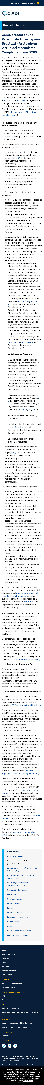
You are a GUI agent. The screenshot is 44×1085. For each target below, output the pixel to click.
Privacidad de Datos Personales (28, 1065)
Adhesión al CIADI (9, 987)
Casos (4, 963)
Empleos (5, 996)
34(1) (35, 409)
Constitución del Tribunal (17, 890)
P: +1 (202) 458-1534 (4, 1046)
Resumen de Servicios (10, 1008)
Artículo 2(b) (14, 342)
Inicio (4, 951)
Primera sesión (13, 894)
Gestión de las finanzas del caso (14, 1027)
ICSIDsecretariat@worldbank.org (26, 659)
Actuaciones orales (14, 912)
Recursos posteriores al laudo (19, 931)
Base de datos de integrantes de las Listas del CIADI (20, 1013)
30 (29, 409)
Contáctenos (7, 975)
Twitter (15, 1046)
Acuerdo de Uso (8, 1065)
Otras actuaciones (14, 899)
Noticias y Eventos (9, 971)
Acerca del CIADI (8, 955)
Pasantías (6, 1000)
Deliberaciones (13, 921)
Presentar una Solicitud (19, 3)
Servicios (5, 959)
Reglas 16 (23, 409)
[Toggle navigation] (38, 13)
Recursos (5, 967)
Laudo (9, 926)
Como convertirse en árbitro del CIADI (17, 1023)
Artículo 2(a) (23, 301)
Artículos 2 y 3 (21, 427)
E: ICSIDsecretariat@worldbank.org (9, 1046)
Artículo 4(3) (27, 342)
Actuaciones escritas (15, 903)
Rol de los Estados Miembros (13, 983)
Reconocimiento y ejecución (18, 935)
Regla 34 (16, 158)
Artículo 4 (21, 100)
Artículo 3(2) (29, 601)
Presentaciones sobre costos (18, 917)
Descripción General (15, 856)
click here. (28, 1081)
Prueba (10, 908)
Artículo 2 (8, 100)
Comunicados (7, 1036)
